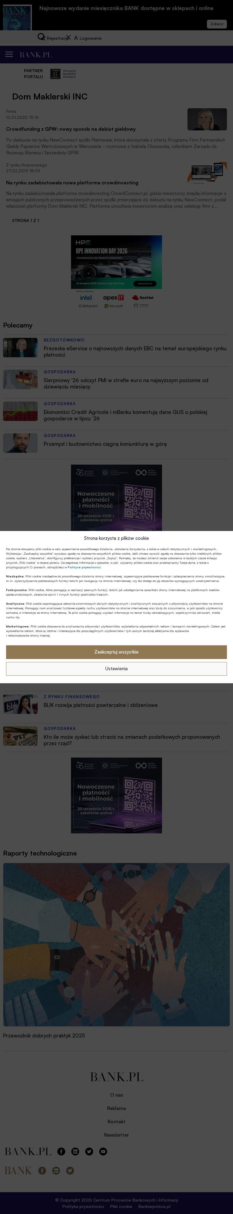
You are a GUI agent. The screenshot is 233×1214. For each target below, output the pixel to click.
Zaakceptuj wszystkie (116, 652)
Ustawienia (116, 668)
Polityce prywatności (84, 567)
